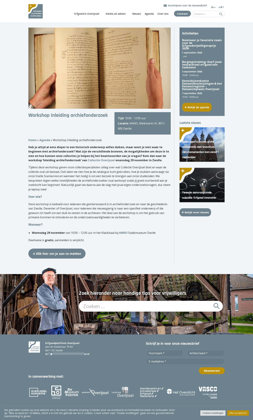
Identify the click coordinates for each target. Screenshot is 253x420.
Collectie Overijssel (101, 160)
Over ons (162, 13)
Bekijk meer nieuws (197, 212)
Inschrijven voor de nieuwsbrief (187, 5)
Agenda (149, 13)
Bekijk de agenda (198, 107)
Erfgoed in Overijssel (86, 13)
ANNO (123, 233)
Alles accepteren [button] (238, 412)
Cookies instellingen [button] (212, 412)
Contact (182, 13)
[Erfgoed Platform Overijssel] (35, 11)
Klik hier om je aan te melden (58, 254)
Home (32, 140)
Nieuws (136, 13)
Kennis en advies (116, 13)
